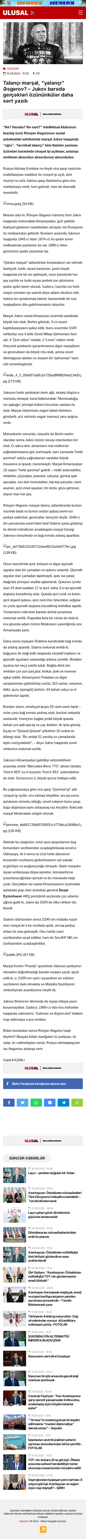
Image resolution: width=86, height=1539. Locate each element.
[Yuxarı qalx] (74, 1527)
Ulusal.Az (24, 1521)
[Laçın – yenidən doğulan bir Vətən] (14, 1173)
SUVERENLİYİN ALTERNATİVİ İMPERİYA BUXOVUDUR (48, 1338)
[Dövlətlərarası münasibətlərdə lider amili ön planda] (14, 1233)
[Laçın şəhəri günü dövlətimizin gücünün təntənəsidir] (14, 1213)
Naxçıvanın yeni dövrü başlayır (49, 1356)
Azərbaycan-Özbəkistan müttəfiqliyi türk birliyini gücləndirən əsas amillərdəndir (53, 1256)
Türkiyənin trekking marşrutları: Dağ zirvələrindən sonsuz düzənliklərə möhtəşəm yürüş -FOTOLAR (53, 1320)
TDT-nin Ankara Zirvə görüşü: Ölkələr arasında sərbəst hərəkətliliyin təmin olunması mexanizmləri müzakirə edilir (54, 1464)
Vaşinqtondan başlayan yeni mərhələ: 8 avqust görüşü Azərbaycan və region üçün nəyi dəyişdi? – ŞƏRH (55, 1484)
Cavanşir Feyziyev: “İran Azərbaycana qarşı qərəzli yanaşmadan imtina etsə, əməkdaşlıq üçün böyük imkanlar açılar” (54, 1402)
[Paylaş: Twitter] (22, 1103)
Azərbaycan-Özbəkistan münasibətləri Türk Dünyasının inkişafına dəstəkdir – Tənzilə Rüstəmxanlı (55, 1197)
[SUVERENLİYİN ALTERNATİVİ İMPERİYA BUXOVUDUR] (14, 1337)
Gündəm (13, 68)
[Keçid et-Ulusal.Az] (15, 12)
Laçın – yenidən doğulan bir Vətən (51, 1173)
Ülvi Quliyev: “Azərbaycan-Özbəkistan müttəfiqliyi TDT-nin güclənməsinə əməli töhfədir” (54, 1276)
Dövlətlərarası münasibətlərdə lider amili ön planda (52, 1235)
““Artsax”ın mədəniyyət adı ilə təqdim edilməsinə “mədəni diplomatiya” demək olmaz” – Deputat (54, 1424)
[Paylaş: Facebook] (9, 1103)
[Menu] (79, 13)
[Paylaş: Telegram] (63, 1103)
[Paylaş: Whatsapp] (36, 1103)
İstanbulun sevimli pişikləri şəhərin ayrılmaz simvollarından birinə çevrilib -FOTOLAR (55, 1444)
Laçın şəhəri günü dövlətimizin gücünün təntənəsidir (49, 1215)
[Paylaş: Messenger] (50, 1103)
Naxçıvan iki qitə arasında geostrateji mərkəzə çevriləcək (53, 1378)
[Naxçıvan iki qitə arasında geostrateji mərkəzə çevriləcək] (14, 1377)
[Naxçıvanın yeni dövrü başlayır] (14, 1357)
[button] (77, 1103)
